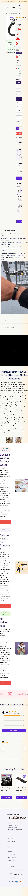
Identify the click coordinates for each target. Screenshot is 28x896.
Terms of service (11, 857)
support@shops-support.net (14, 829)
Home (8, 13)
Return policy (10, 863)
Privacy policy (11, 854)
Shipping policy (11, 860)
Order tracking (11, 841)
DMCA (9, 847)
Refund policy (11, 866)
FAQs (8, 844)
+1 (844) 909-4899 (12, 827)
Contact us (10, 838)
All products (14, 13)
